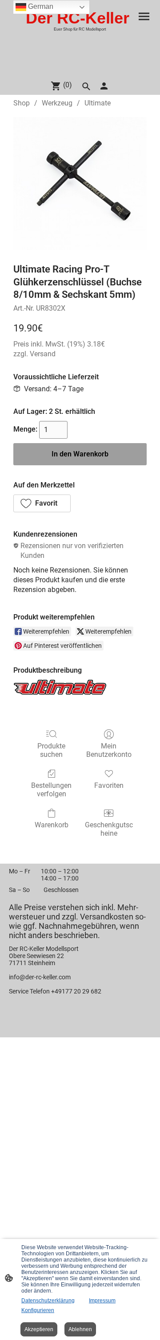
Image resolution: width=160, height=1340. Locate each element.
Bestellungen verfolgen (51, 789)
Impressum (102, 1300)
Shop (21, 103)
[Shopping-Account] (104, 86)
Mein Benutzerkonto (109, 750)
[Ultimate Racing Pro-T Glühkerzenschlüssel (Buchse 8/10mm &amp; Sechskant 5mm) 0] (80, 183)
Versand (43, 354)
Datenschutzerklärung (48, 1300)
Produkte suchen (51, 750)
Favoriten (109, 785)
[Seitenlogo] (80, 69)
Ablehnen (80, 1329)
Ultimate (97, 103)
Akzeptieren (38, 1329)
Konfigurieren (37, 1310)
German (39, 6)
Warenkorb (51, 825)
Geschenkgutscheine (109, 829)
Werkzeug (57, 103)
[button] (42, 503)
